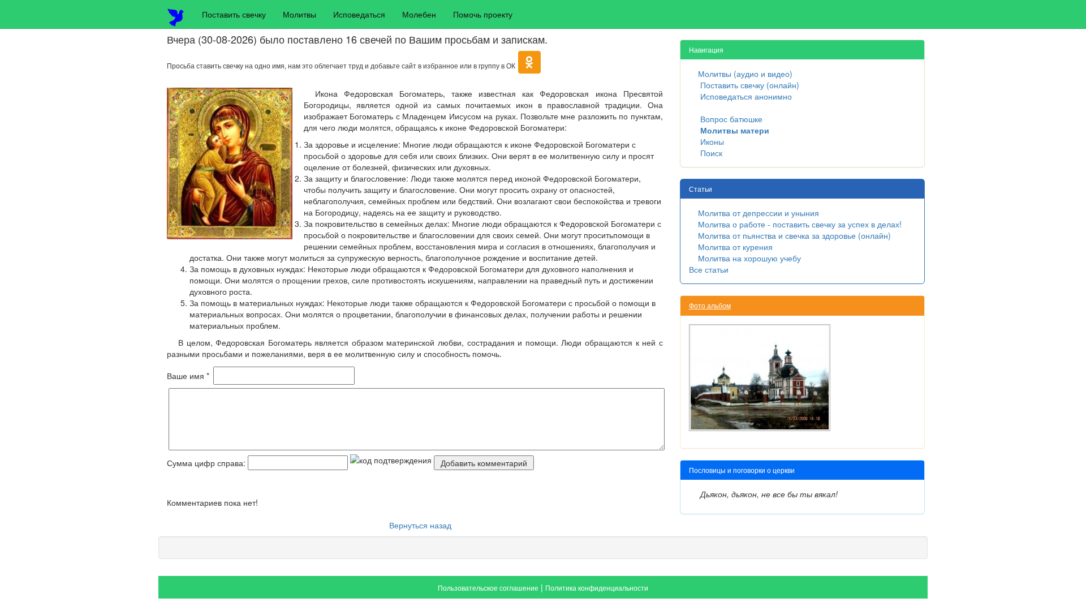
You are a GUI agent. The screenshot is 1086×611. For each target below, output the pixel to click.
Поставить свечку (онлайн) (749, 85)
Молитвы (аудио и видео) (745, 73)
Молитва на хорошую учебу (749, 258)
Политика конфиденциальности (596, 587)
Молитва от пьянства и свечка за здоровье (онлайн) (794, 235)
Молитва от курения (735, 246)
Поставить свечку (234, 14)
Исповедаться (359, 14)
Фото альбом (710, 305)
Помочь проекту (482, 14)
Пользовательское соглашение (488, 587)
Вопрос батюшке (731, 118)
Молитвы (299, 14)
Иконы (712, 141)
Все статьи (709, 269)
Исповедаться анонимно (746, 96)
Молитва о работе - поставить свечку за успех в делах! (800, 224)
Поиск (711, 152)
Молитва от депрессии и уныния (758, 212)
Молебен (419, 14)
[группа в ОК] (529, 65)
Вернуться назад (420, 525)
